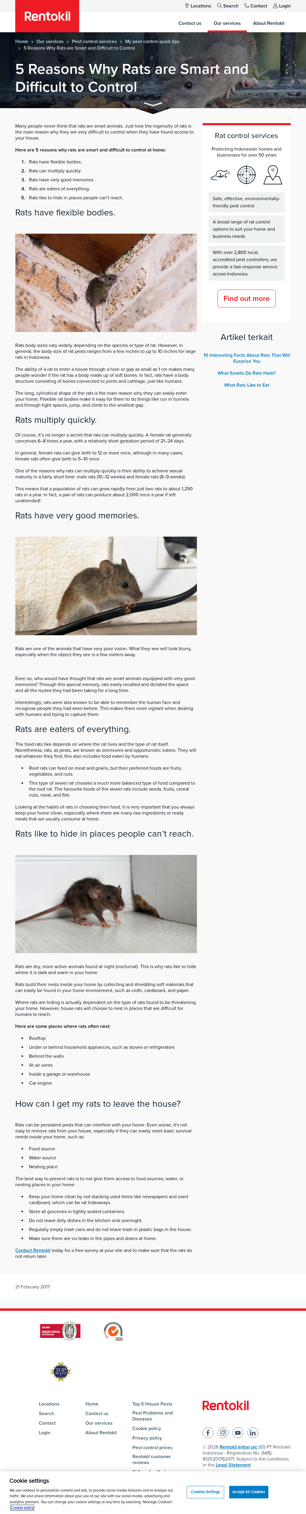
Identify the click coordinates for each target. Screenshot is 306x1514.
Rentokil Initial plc (238, 1447)
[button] (153, 105)
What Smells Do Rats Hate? (247, 373)
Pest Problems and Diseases (152, 1416)
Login (285, 6)
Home (21, 42)
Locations (201, 6)
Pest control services (94, 42)
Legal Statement (233, 1465)
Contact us (96, 1414)
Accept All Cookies (248, 1491)
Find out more (247, 298)
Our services (50, 42)
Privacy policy (147, 1438)
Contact (258, 6)
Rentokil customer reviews (151, 1460)
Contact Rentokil (33, 1250)
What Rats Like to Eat (246, 385)
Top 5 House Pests (152, 1404)
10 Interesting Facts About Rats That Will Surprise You (247, 358)
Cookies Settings (205, 1491)
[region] (153, 1492)
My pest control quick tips (152, 42)
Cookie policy (146, 1429)
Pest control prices (152, 1448)
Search (230, 6)
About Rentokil (101, 1433)
